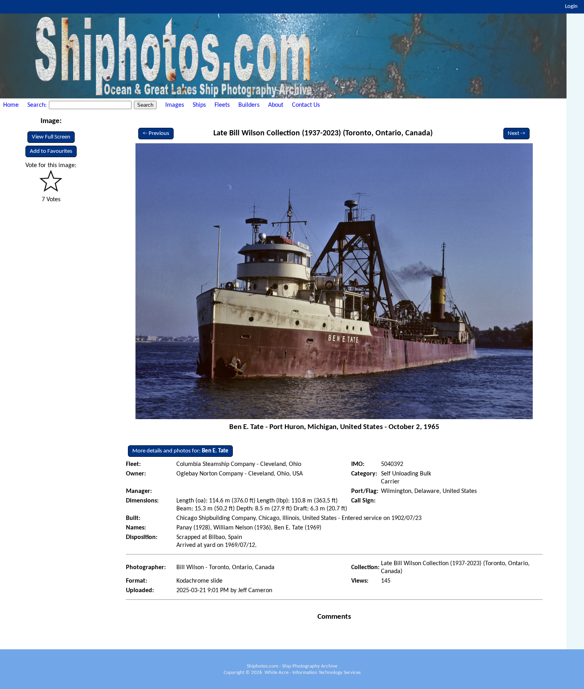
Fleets (222, 105)
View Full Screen (51, 137)
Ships (199, 105)
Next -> (516, 134)
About (275, 105)
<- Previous (156, 134)
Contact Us (306, 105)
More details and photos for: (180, 451)
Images (174, 105)
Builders (248, 105)
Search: (37, 105)
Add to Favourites (51, 151)
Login (571, 7)
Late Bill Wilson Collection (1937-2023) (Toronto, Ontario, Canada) (323, 133)
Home (11, 105)
